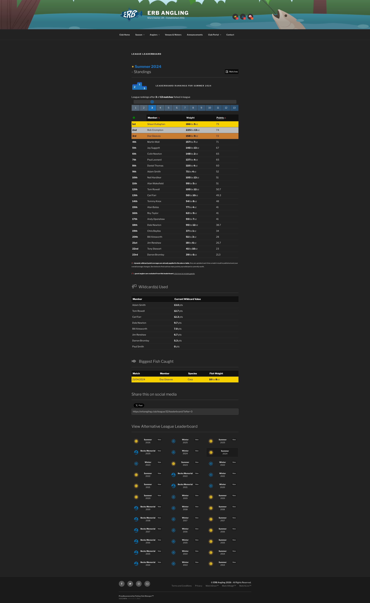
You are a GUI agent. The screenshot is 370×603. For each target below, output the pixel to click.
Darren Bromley (155, 254)
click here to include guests (184, 274)
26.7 (218, 242)
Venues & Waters (173, 34)
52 (217, 171)
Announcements (195, 34)
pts (178, 305)
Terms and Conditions (182, 585)
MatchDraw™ (212, 585)
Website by (134, 598)
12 (226, 107)
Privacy (198, 585)
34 (217, 231)
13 (234, 107)
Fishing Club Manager (143, 596)
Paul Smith (138, 346)
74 (217, 130)
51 (217, 177)
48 (217, 201)
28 (217, 236)
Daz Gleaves (154, 136)
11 (218, 107)
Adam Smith (154, 171)
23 (217, 248)
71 (217, 142)
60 (217, 165)
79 (217, 124)
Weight (190, 117)
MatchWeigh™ (229, 585)
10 (209, 107)
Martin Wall (153, 142)
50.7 (218, 189)
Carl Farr (151, 195)
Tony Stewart (154, 248)
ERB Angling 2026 (222, 582)
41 (217, 207)
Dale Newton (154, 225)
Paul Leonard (154, 159)
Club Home (124, 34)
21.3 (218, 254)
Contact (230, 34)
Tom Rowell (153, 189)
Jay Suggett (153, 147)
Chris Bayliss (154, 231)
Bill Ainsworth (154, 236)
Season (138, 34)
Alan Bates (153, 207)
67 (217, 147)
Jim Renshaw (154, 242)
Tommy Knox (154, 201)
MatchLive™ (245, 585)
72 (217, 136)
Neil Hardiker (154, 177)
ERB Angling (168, 13)
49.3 (218, 195)
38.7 (218, 225)
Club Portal (213, 34)
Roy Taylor (152, 213)
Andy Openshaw (156, 219)
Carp (190, 379)
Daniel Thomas (155, 165)
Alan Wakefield (155, 183)
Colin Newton (154, 153)
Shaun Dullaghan (156, 124)
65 (217, 153)
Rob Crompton (155, 130)
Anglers (153, 34)
